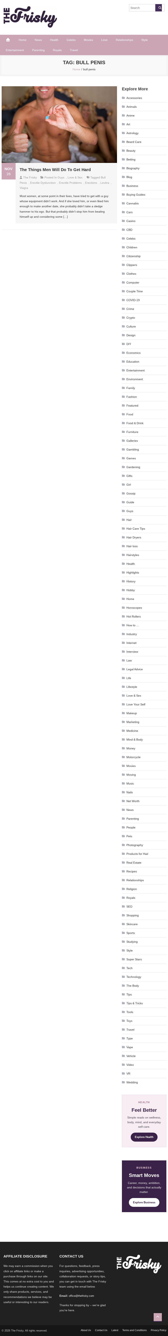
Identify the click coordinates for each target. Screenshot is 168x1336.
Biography (133, 168)
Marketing (132, 722)
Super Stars (134, 959)
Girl (128, 484)
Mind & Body (134, 739)
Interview (132, 651)
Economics (133, 352)
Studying (132, 941)
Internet (131, 642)
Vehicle (131, 1056)
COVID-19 (133, 300)
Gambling (132, 449)
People (130, 827)
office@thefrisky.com (81, 1295)
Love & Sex (75, 177)
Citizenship (133, 256)
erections (91, 182)
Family (130, 388)
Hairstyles (132, 555)
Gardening (133, 467)
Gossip (130, 493)
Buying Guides (135, 194)
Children (131, 247)
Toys (129, 1020)
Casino (130, 221)
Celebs (71, 39)
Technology (133, 976)
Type (129, 1038)
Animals (131, 106)
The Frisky (30, 177)
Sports (130, 933)
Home (22, 39)
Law (129, 660)
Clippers (131, 265)
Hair (129, 519)
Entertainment (15, 50)
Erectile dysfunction (43, 182)
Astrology (132, 133)
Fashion (131, 396)
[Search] (158, 7)
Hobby (130, 590)
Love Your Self (135, 704)
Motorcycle (133, 757)
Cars (129, 212)
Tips (129, 994)
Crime (130, 308)
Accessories (134, 98)
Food (129, 414)
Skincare (132, 924)
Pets (129, 836)
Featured (132, 405)
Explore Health (144, 1137)
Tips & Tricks (134, 1003)
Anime (130, 115)
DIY (128, 344)
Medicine (132, 730)
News (38, 39)
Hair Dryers (133, 537)
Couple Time (134, 291)
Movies (88, 39)
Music (130, 783)
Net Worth (133, 801)
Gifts (129, 475)
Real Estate (133, 862)
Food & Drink (134, 423)
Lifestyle (131, 686)
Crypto (130, 317)
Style (144, 39)
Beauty (130, 150)
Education (132, 361)
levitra (104, 182)
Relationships (124, 39)
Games (131, 458)
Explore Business (144, 1202)
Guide (130, 502)
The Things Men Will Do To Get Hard (55, 169)
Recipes (131, 871)
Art (128, 124)
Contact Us (101, 1330)
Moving (131, 774)
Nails (129, 792)
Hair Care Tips (135, 528)
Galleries (132, 440)
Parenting (38, 50)
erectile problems (70, 182)
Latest (114, 1330)
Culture (131, 326)
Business (132, 185)
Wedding (132, 1082)
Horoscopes (134, 607)
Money (130, 748)
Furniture (132, 432)
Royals (57, 50)
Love (104, 39)
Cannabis (132, 203)
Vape (129, 1047)
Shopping (132, 915)
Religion (131, 889)
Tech (129, 968)
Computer (132, 282)
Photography (134, 845)
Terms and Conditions (134, 1330)
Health (54, 39)
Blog (129, 177)
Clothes (131, 273)
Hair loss (132, 546)
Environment (134, 379)
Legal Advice (134, 669)
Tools (129, 1012)
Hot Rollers (133, 616)
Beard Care (133, 141)
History (130, 581)
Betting (130, 159)
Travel (74, 50)
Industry (131, 634)
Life (128, 678)
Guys (61, 177)
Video (130, 1064)
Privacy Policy (158, 1330)
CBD (129, 229)
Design (130, 335)
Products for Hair (137, 853)
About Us (86, 1330)
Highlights (132, 572)
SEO (129, 906)
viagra (24, 187)
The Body (132, 985)
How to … (132, 625)
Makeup (131, 713)
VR (128, 1073)
